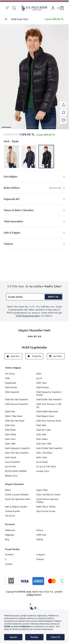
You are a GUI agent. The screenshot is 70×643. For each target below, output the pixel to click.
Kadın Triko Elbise (44, 450)
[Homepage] (34, 8)
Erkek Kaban (10, 427)
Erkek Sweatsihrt (12, 390)
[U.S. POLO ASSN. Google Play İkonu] (34, 354)
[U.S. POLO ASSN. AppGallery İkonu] (56, 354)
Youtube (8, 562)
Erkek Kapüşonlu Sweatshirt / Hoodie (49, 391)
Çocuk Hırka (10, 464)
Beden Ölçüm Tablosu (46, 504)
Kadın (38, 371)
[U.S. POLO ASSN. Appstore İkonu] (13, 354)
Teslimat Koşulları (12, 509)
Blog (7, 537)
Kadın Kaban (42, 437)
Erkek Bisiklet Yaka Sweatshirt (49, 397)
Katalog (39, 537)
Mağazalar (9, 532)
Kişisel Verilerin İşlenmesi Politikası (47, 499)
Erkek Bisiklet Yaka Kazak (47, 409)
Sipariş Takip (42, 488)
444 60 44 (34, 334)
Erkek (7, 376)
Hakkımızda (10, 528)
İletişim (8, 488)
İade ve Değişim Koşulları (16, 504)
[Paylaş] (63, 102)
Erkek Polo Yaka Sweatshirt (16, 397)
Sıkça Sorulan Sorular (45, 509)
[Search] (14, 8)
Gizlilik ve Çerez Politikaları (17, 492)
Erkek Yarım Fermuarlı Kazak (48, 418)
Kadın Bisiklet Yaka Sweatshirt (49, 446)
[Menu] (7, 8)
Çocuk (39, 376)
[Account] (53, 8)
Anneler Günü (42, 469)
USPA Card (41, 532)
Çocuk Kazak (42, 459)
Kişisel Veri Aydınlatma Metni (17, 497)
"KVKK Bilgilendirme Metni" (27, 313)
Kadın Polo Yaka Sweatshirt (17, 450)
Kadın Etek (41, 432)
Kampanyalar (10, 380)
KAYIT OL (53, 294)
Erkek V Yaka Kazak (13, 414)
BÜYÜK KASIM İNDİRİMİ (16, 469)
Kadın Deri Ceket (43, 441)
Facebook (9, 552)
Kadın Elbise (10, 432)
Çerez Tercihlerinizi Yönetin (48, 492)
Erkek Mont (10, 423)
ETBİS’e (30, 592)
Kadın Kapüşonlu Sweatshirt (17, 446)
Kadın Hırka (41, 455)
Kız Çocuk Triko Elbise (46, 464)
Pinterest (40, 557)
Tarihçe (39, 528)
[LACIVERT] (29, 154)
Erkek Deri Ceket (43, 427)
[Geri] (6, 19)
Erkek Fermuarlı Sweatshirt (16, 402)
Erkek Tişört (41, 380)
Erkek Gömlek (11, 385)
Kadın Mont (10, 437)
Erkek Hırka (10, 409)
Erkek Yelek (41, 423)
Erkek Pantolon (42, 385)
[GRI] (11, 154)
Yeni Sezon (10, 371)
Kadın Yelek (10, 441)
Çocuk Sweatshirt (12, 459)
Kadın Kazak (10, 455)
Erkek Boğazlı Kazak (45, 414)
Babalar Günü (11, 473)
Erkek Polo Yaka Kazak (14, 418)
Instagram (40, 552)
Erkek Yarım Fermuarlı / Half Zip (48, 403)
